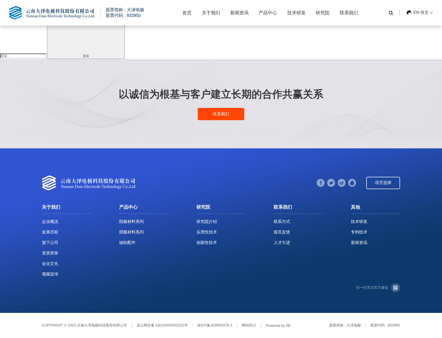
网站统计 (249, 325)
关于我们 (211, 12)
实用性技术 (206, 232)
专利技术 (359, 232)
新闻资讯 (239, 12)
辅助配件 (127, 242)
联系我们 (349, 12)
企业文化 (50, 263)
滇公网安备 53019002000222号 (162, 325)
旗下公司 (50, 242)
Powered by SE (278, 325)
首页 (187, 12)
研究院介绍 (206, 221)
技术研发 (296, 12)
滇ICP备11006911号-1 (215, 325)
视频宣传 (50, 274)
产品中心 (268, 12)
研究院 (322, 12)
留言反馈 (282, 232)
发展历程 (50, 232)
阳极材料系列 (131, 221)
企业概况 (50, 221)
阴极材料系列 (131, 232)
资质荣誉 (50, 253)
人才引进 (282, 242)
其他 (355, 207)
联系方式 (282, 221)
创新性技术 (206, 242)
